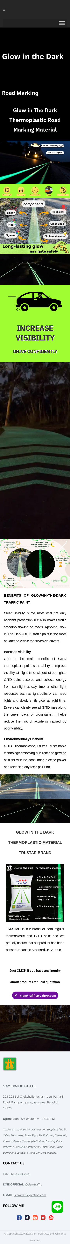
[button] (52, 145)
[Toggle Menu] (62, 23)
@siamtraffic (33, 1184)
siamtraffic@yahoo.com (30, 1195)
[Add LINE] (57, 1207)
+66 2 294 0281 (20, 1174)
